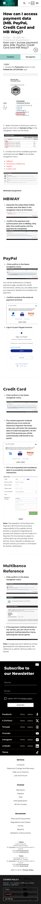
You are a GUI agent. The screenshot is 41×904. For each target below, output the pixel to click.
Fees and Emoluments (20, 819)
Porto (22, 714)
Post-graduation (20, 801)
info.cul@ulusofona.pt (22, 850)
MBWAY (9, 161)
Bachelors (20, 790)
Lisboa (30, 714)
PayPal (9, 166)
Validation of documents (20, 833)
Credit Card (11, 169)
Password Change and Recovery (20, 768)
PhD (20, 797)
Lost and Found (20, 776)
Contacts (20, 765)
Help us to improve (21, 772)
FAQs (6, 37)
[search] (24, 3)
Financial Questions (16, 40)
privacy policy (26, 698)
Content (10, 57)
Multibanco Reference (15, 164)
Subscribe (20, 705)
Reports (20, 829)
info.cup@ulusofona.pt (22, 864)
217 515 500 (12, 847)
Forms (20, 826)
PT (29, 3)
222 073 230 (12, 861)
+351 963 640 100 (23, 852)
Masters (20, 794)
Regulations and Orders (20, 822)
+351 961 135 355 (23, 866)
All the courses (20, 804)
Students (18, 37)
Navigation (30, 57)
